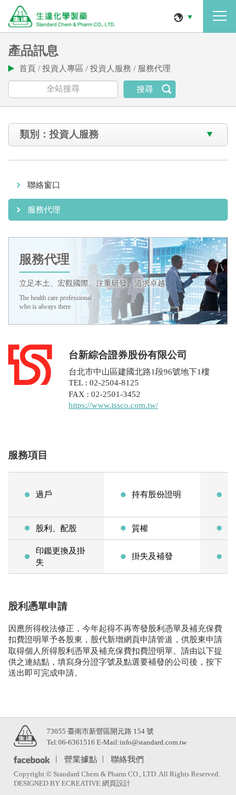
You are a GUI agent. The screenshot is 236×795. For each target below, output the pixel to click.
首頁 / (30, 68)
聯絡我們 (127, 758)
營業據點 (80, 758)
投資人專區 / (66, 68)
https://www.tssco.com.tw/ (113, 405)
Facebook (30, 759)
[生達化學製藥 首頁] (61, 16)
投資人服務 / (114, 68)
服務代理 (154, 68)
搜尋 (145, 89)
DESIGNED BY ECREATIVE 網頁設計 (72, 783)
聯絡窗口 (43, 185)
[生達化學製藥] (25, 735)
